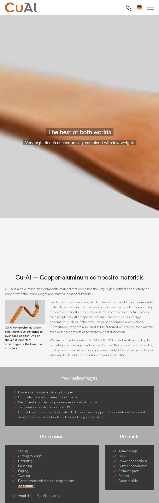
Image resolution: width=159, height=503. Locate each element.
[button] (3, 140)
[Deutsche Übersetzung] (139, 8)
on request (26, 486)
